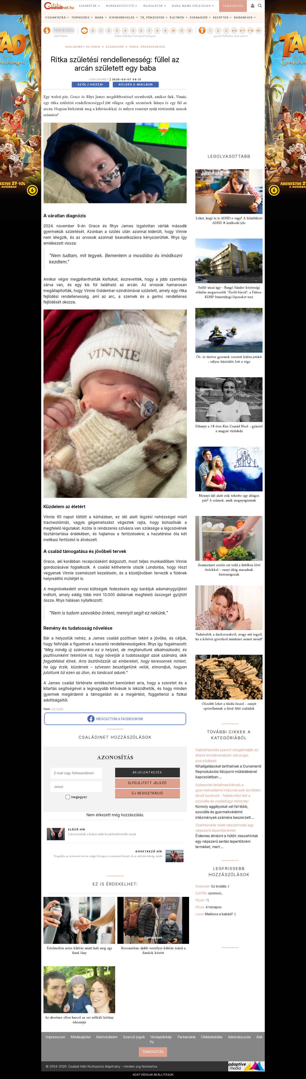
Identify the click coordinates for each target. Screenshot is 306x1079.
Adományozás (239, 1037)
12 (189, 30)
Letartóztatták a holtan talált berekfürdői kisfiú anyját (102, 834)
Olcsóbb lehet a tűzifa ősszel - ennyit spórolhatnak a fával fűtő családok (229, 706)
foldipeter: (212, 886)
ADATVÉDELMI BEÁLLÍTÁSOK (153, 1074)
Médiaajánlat (81, 1037)
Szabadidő (115, 46)
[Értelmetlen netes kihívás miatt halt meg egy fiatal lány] (79, 920)
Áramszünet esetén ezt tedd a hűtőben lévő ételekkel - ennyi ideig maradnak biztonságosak (229, 570)
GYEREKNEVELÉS (122, 17)
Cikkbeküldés (212, 1037)
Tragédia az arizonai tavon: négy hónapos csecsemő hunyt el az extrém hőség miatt (108, 856)
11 (181, 30)
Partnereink (186, 1037)
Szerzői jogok (134, 1037)
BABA (99, 17)
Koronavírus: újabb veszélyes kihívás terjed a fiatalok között (153, 950)
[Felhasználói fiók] (252, 4)
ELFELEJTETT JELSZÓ (147, 783)
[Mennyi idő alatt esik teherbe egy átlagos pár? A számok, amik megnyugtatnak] (229, 469)
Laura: (215, 914)
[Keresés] (260, 4)
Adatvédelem (107, 1037)
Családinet (99, 79)
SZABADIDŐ (199, 17)
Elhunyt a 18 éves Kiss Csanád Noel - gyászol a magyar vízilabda (229, 428)
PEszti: (202, 900)
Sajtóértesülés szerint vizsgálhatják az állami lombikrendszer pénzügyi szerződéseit (227, 755)
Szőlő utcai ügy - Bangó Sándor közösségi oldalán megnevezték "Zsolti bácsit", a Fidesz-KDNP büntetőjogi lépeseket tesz (229, 292)
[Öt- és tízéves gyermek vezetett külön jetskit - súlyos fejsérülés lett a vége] (229, 330)
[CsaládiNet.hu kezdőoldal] (59, 5)
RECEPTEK (220, 17)
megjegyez (79, 797)
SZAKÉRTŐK (88, 5)
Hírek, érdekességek (147, 46)
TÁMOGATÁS (233, 6)
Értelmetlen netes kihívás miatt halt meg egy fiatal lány (79, 950)
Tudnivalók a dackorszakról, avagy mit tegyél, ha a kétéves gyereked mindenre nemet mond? (229, 636)
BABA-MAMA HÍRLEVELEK (191, 5)
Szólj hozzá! (90, 84)
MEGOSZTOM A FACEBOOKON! (119, 719)
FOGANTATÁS (55, 17)
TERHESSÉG (80, 17)
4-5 (234, 30)
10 (173, 30)
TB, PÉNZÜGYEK (152, 17)
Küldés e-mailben (136, 84)
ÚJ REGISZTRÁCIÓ (147, 793)
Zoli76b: (209, 893)
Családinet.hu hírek (83, 46)
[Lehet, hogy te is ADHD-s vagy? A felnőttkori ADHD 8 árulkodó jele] (229, 191)
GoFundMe (57, 709)
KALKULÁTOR (153, 5)
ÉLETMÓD (177, 17)
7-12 (250, 30)
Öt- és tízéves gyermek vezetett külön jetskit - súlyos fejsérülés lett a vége (229, 359)
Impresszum (55, 1037)
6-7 (242, 30)
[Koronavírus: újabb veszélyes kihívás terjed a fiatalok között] (153, 920)
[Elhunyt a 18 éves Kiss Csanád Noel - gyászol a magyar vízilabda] (229, 399)
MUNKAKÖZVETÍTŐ (120, 5)
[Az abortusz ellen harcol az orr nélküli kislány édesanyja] (79, 989)
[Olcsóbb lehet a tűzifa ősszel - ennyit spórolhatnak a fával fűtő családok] (229, 677)
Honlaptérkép (161, 1037)
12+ (258, 30)
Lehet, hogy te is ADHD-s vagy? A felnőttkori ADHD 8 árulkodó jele (229, 220)
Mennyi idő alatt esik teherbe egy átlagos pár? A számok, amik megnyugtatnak (229, 498)
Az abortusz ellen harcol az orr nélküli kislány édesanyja (79, 1020)
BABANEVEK (243, 17)
